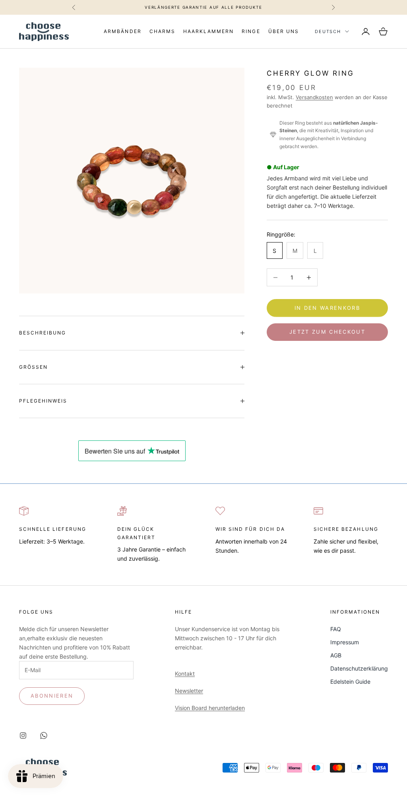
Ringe (251, 31)
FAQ (335, 629)
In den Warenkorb (327, 308)
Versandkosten (314, 97)
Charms (162, 31)
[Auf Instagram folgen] (23, 735)
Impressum (344, 642)
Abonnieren (52, 695)
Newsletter (189, 690)
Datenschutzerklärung (359, 668)
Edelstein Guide (350, 681)
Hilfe (183, 612)
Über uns (283, 31)
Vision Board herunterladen (210, 707)
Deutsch (328, 31)
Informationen (355, 612)
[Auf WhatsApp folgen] (44, 735)
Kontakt (185, 673)
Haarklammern (208, 31)
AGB (335, 655)
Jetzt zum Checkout (327, 332)
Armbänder (122, 31)
